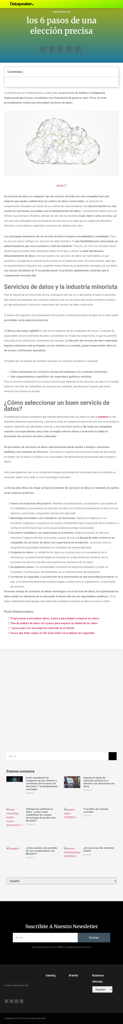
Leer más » (30, 793)
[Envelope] (106, 4)
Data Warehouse (61, 11)
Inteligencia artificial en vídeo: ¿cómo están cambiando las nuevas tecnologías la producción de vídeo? (41, 815)
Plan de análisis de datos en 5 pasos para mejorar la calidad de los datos (54, 623)
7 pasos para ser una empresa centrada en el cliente (42, 628)
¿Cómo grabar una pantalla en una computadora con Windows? (41, 851)
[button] (88, 4)
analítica (103, 416)
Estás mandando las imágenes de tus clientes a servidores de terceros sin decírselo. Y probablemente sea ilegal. (42, 783)
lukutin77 (62, 185)
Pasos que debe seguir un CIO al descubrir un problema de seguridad (52, 633)
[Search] (113, 756)
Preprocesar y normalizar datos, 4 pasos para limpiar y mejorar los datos (54, 618)
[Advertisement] (61, 678)
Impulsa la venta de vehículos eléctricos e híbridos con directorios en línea (98, 782)
